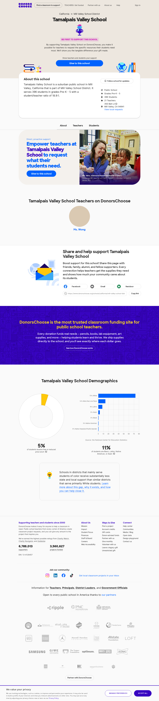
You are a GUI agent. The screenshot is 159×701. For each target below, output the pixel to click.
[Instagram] (47, 575)
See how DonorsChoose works (79, 348)
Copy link (135, 293)
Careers (84, 541)
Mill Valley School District (87, 14)
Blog (131, 532)
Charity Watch (63, 538)
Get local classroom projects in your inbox (99, 575)
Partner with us (94, 5)
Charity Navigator (26, 541)
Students (94, 125)
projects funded (57, 547)
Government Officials (114, 587)
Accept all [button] (142, 693)
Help (118, 5)
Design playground (130, 538)
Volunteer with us (109, 544)
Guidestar (41, 541)
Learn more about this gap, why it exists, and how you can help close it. (85, 487)
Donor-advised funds (110, 535)
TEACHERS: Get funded (74, 5)
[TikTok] (71, 575)
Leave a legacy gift (110, 547)
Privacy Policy (54, 698)
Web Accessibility (88, 544)
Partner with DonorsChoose (79, 678)
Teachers (78, 125)
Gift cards (106, 532)
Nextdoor (130, 286)
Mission (84, 526)
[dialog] (79, 693)
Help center (127, 526)
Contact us (127, 541)
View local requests (113, 109)
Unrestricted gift (108, 550)
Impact (84, 529)
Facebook (76, 286)
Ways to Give (108, 522)
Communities (128, 529)
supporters (26, 547)
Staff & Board (86, 538)
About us (108, 5)
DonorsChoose (25, 5)
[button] (102, 293)
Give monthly (107, 541)
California (64, 14)
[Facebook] (63, 575)
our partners (109, 594)
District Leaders (85, 587)
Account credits (108, 529)
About (63, 125)
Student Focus (87, 532)
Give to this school (79, 63)
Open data (127, 535)
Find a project (107, 526)
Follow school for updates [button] (118, 81)
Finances (84, 535)
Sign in (137, 5)
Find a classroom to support (48, 5)
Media (125, 532)
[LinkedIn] (55, 575)
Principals (68, 587)
